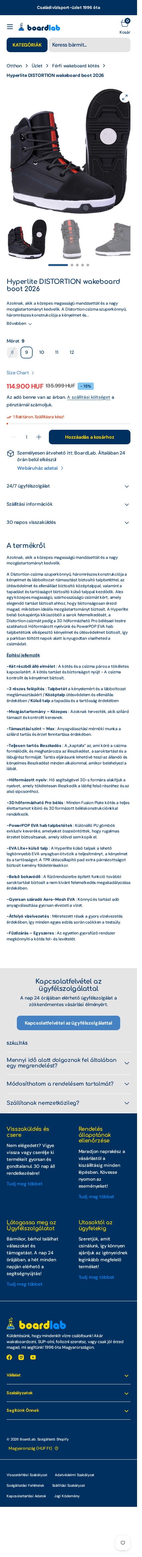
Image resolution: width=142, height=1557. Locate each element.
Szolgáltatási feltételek (25, 1478)
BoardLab (28, 1432)
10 (44, 347)
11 (59, 347)
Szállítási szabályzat (68, 1478)
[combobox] (89, 45)
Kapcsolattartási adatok (26, 1489)
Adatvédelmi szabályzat (74, 1468)
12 (74, 347)
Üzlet (37, 66)
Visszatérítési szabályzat (27, 1468)
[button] (10, 26)
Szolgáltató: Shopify (53, 1432)
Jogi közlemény (67, 1489)
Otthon (14, 66)
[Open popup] (28, 334)
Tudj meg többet (25, 1177)
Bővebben (16, 317)
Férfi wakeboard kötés (75, 66)
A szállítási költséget (88, 390)
